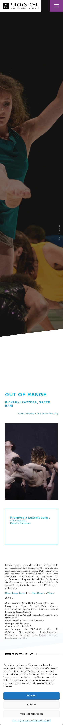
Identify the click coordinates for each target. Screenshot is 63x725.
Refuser (31, 705)
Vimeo (50, 593)
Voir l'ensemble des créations (35, 413)
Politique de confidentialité (31, 721)
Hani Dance (38, 593)
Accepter (31, 695)
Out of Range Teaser (15, 593)
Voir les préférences (31, 714)
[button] (58, 658)
